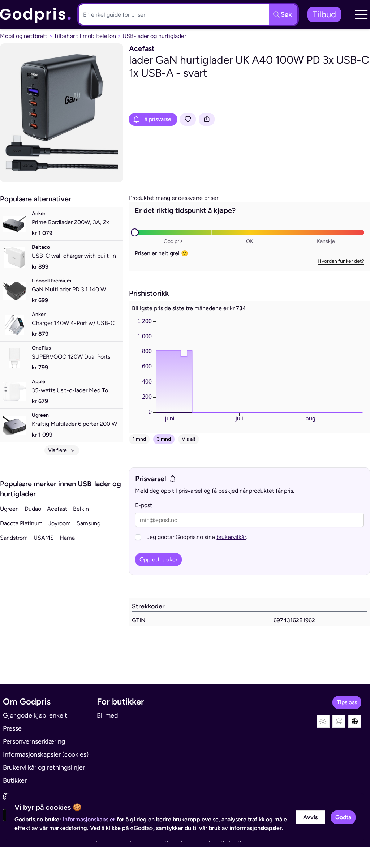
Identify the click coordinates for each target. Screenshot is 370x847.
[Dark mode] (338, 721)
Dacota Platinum (21, 523)
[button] (361, 14)
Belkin (81, 508)
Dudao (33, 508)
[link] (36, 15)
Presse (12, 728)
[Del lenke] (207, 119)
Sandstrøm (14, 537)
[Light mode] (323, 721)
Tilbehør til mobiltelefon (85, 36)
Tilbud (324, 14)
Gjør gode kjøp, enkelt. (36, 715)
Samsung (88, 523)
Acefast (57, 508)
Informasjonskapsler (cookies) (46, 754)
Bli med (107, 715)
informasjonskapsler (89, 819)
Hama (67, 537)
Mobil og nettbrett (23, 36)
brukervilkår (231, 537)
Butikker (15, 780)
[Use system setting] (354, 721)
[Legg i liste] (188, 119)
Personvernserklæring (34, 741)
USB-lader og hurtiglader (154, 36)
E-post (143, 505)
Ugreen (9, 508)
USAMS (44, 537)
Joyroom (59, 523)
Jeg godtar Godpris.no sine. (197, 537)
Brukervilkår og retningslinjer (44, 767)
